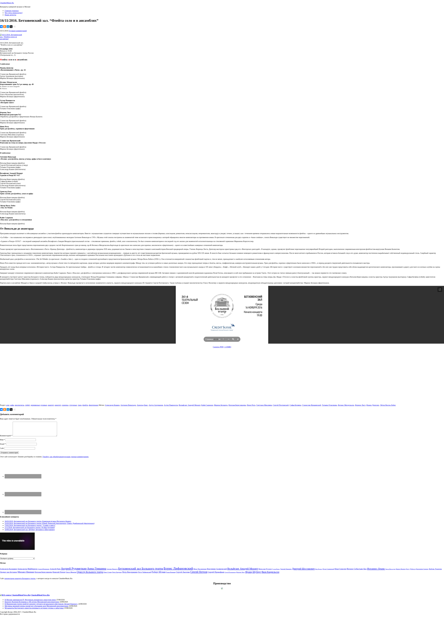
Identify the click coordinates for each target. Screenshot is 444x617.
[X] (11, 26)
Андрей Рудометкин (74, 568)
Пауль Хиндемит (117, 572)
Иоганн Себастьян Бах (357, 569)
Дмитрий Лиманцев (285, 569)
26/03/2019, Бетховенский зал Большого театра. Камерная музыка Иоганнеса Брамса (38, 521)
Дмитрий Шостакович (303, 568)
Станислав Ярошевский (311, 405)
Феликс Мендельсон (346, 405)
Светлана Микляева (264, 405)
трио (80, 405)
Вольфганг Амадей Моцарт (189, 405)
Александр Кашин (112, 405)
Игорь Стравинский (328, 569)
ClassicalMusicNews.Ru (40, 595)
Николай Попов (58, 572)
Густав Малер (276, 569)
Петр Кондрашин (130, 572)
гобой (27, 405)
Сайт (2, 448)
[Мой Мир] (7, 26)
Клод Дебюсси (411, 569)
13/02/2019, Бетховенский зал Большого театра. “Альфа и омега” (30, 525)
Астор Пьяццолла (171, 405)
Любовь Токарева (435, 569)
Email (3, 444)
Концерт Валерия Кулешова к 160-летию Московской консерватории (32, 602)
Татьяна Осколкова (329, 405)
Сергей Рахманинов (230, 572)
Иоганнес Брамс (376, 568)
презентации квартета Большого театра (19, 578)
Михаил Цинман (26, 572)
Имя (2, 440)
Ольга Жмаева (71, 572)
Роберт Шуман (159, 572)
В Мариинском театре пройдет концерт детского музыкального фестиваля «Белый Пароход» (41, 604)
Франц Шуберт (253, 572)
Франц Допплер (372, 405)
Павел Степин (108, 572)
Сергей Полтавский (281, 405)
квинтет (58, 405)
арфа (12, 405)
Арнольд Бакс (142, 405)
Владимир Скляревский (217, 569)
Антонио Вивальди (128, 405)
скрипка (65, 405)
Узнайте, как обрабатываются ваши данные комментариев (65, 457)
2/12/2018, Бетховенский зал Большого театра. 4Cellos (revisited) (30, 527)
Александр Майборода (27, 569)
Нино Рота (251, 405)
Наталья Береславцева (237, 405)
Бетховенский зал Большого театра (140, 568)
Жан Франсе (318, 569)
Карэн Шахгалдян (390, 569)
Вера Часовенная (200, 569)
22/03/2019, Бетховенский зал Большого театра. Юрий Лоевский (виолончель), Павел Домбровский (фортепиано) (49, 523)
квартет (51, 405)
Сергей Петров (198, 571)
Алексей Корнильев (43, 569)
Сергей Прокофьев (216, 572)
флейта (85, 405)
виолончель (19, 405)
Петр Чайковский (144, 572)
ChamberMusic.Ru (7, 3)
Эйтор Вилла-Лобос (388, 405)
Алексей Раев (55, 569)
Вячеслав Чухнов (265, 569)
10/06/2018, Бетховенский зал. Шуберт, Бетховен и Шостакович (30, 530)
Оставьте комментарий (18, 31)
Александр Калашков (8, 569)
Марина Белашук (221, 405)
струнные (73, 405)
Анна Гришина (96, 568)
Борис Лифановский (178, 568)
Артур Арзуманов (156, 405)
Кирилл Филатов (401, 569)
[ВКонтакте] (1, 26)
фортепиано (93, 405)
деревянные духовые (39, 405)
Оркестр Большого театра (90, 572)
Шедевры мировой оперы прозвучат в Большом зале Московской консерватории (36, 606)
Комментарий (6, 436)
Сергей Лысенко (183, 572)
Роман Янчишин (171, 572)
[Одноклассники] (4, 26)
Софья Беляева (295, 405)
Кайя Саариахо (207, 405)
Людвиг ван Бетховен (8, 572)
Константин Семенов (422, 569)
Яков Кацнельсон (270, 572)
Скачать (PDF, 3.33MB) (222, 347)
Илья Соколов (340, 569)
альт (7, 405)
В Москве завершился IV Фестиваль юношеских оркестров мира (30, 600)
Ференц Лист (360, 405)
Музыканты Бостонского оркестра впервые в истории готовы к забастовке (34, 608)
